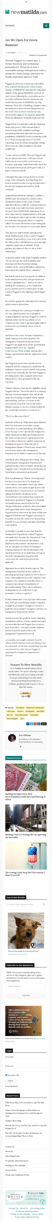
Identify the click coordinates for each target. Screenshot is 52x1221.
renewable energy (21, 715)
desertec (20, 711)
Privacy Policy (10, 1170)
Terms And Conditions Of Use (17, 1175)
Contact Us (10, 1147)
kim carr (10, 715)
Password (9, 1066)
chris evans (11, 711)
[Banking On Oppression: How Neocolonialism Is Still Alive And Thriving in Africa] (26, 777)
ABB (42, 118)
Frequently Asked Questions (16, 1161)
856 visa (25, 320)
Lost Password (11, 1086)
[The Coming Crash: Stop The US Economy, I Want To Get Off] (26, 856)
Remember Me (13, 1075)
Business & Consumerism (38, 55)
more (43, 724)
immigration (30, 711)
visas (22, 718)
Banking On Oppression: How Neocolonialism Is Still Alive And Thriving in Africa (25, 797)
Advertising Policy (12, 1156)
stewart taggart (12, 718)
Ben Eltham (12, 53)
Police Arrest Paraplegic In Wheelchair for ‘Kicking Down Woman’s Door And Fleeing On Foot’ (23, 1113)
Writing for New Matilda (15, 1165)
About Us (9, 1151)
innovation (40, 711)
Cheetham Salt (17, 223)
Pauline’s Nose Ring (13, 1121)
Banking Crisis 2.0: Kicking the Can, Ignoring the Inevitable (25, 836)
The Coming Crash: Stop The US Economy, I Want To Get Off (25, 874)
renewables (34, 715)
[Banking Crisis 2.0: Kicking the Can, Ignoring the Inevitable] (26, 818)
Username (9, 1057)
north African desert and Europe (23, 111)
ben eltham (20, 708)
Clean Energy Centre (14, 431)
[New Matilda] (26, 12)
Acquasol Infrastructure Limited (23, 87)
